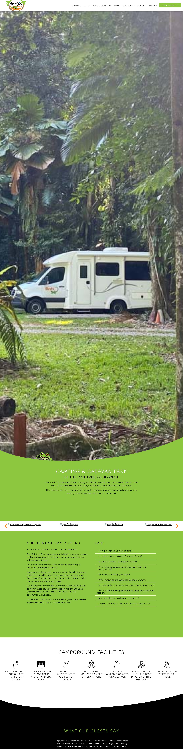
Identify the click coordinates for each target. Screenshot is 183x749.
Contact (153, 6)
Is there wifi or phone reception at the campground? (126, 585)
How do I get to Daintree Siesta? (115, 550)
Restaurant (114, 6)
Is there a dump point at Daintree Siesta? (120, 556)
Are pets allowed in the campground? (118, 598)
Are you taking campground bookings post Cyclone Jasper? (125, 591)
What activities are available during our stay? (122, 580)
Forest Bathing (99, 6)
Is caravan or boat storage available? (117, 561)
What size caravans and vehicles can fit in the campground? (121, 568)
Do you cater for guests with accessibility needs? (124, 603)
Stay (86, 6)
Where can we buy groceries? (114, 574)
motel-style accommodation (51, 589)
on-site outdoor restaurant (44, 599)
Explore (141, 6)
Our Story (127, 6)
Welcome (76, 6)
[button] (5, 526)
